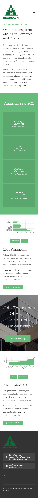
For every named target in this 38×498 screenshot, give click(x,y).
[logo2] (11, 4)
